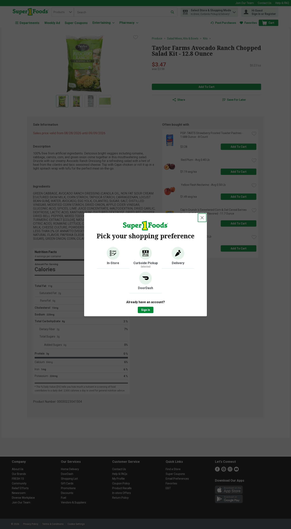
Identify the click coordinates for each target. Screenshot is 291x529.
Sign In (145, 309)
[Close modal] (202, 217)
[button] (113, 258)
